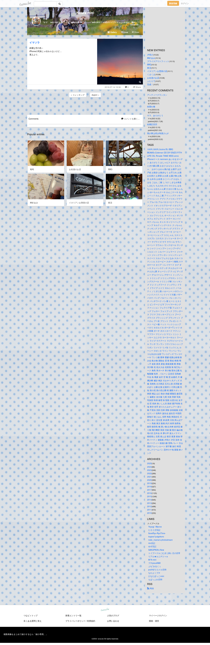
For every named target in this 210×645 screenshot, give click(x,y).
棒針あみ (151, 57)
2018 (149, 486)
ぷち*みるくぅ (154, 566)
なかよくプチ (154, 572)
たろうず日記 (154, 529)
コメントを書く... (131, 118)
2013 (149, 503)
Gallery (113, 32)
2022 (149, 473)
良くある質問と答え (33, 620)
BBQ (149, 64)
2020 (149, 479)
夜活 (149, 67)
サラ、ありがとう (155, 115)
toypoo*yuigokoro (156, 536)
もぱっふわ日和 (155, 579)
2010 (149, 512)
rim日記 (151, 543)
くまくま (151, 74)
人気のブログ (113, 615)
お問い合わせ (113, 620)
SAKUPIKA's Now (156, 549)
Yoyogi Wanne (155, 526)
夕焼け (150, 54)
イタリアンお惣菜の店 (157, 71)
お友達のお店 (153, 77)
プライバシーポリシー (75, 620)
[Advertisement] (85, 105)
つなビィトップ (31, 615)
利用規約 (91, 620)
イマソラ (34, 42)
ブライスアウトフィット (158, 61)
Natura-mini (85, 12)
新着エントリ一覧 (73, 615)
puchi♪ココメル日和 (157, 569)
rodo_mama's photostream (160, 539)
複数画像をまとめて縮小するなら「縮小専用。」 (26, 634)
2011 (149, 509)
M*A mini (152, 559)
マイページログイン (158, 615)
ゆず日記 (152, 546)
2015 (149, 496)
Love (125, 32)
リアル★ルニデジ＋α (158, 556)
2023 (149, 470)
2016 (149, 493)
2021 (149, 476)
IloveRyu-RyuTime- (157, 533)
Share (136, 32)
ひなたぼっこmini (156, 576)
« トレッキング (78, 94)
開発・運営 (154, 620)
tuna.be (104, 609)
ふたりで (151, 81)
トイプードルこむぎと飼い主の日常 (164, 553)
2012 (149, 506)
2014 (149, 499)
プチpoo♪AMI (154, 563)
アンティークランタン (157, 94)
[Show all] (134, 24)
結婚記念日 (152, 124)
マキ (45, 18)
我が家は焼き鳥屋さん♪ (157, 133)
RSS (151, 588)
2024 (149, 466)
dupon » (95, 94)
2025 (149, 463)
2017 (149, 489)
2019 (149, 483)
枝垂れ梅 (151, 106)
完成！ (150, 84)
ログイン (185, 3)
